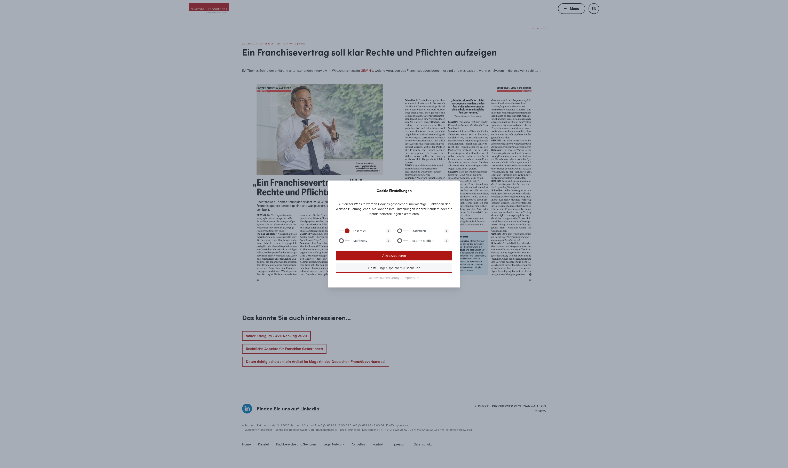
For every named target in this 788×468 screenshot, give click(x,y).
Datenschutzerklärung (384, 278)
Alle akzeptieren (394, 255)
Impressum (411, 278)
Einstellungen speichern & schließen (394, 268)
